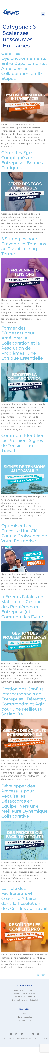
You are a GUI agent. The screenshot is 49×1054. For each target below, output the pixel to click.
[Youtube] (11, 1034)
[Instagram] (16, 1034)
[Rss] (38, 1034)
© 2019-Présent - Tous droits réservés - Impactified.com (24, 1039)
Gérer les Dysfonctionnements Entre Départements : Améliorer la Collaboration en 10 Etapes (24, 66)
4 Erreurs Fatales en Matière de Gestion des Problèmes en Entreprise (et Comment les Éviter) (23, 606)
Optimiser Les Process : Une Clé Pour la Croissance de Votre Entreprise (24, 533)
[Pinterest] (33, 1034)
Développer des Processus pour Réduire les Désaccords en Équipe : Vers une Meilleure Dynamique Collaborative (24, 801)
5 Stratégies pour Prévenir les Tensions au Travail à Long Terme (23, 246)
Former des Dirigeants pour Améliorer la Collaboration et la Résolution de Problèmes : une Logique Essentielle (22, 343)
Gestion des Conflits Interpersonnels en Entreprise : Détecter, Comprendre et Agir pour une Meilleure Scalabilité (23, 701)
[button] (43, 14)
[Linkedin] (22, 1034)
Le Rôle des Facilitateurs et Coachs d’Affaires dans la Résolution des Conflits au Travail (24, 898)
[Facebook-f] (27, 1034)
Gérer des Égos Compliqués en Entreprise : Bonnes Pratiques (22, 160)
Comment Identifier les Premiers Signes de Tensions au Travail (22, 443)
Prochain (42, 975)
